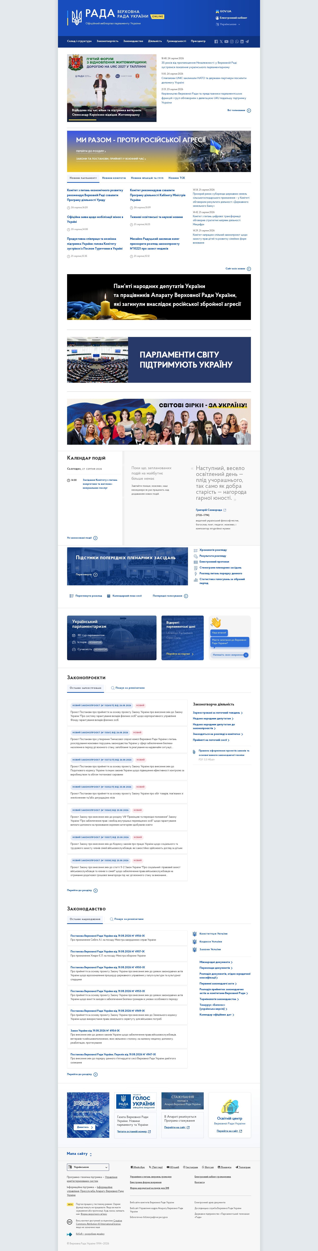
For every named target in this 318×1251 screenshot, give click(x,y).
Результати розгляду (213, 556)
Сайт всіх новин (235, 268)
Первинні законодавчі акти (217, 983)
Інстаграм (192, 1167)
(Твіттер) (157, 1167)
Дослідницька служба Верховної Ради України (218, 1208)
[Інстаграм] (232, 42)
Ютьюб (174, 1167)
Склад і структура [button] (79, 41)
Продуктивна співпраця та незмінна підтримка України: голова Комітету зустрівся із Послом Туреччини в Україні (95, 244)
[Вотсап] (237, 42)
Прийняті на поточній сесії (210, 740)
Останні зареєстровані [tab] (85, 688)
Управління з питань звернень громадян (150, 1177)
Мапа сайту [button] (77, 1154)
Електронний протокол (214, 561)
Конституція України (214, 934)
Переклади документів (215, 968)
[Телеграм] (247, 42)
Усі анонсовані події (79, 538)
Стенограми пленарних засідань (220, 567)
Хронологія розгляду (213, 550)
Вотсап (209, 1167)
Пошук (130, 688)
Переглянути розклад (89, 596)
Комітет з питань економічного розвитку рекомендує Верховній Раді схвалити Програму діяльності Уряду (95, 195)
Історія (82, 642)
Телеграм (244, 1167)
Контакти (200, 1182)
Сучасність (85, 649)
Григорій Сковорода (209, 510)
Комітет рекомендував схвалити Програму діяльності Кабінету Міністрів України (158, 195)
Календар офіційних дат (216, 1014)
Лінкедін (225, 1167)
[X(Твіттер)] (221, 42)
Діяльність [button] (155, 41)
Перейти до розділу (79, 890)
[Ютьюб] (226, 42)
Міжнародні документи (215, 962)
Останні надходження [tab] (85, 919)
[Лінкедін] (242, 42)
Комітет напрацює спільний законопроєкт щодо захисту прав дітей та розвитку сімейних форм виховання (220, 239)
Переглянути (84, 574)
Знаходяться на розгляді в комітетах (217, 734)
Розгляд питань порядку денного (221, 573)
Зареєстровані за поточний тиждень (217, 712)
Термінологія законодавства (218, 999)
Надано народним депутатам (212, 718)
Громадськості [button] (176, 41)
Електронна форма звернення (145, 1182)
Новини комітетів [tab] (114, 178)
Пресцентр (198, 41)
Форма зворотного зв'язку (94, 1214)
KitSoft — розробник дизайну (90, 1234)
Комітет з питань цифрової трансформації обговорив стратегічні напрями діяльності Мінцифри (217, 220)
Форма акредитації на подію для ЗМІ (149, 1188)
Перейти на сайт (175, 1127)
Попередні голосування (167, 596)
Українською (228, 24)
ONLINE (157, 16)
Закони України (210, 949)
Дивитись (83, 1127)
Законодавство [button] (133, 41)
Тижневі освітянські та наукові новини (156, 217)
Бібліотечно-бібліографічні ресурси (149, 1217)
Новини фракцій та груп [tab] (147, 178)
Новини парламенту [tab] (83, 178)
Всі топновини (236, 110)
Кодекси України (211, 941)
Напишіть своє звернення (228, 655)
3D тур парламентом (91, 635)
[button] (74, 88)
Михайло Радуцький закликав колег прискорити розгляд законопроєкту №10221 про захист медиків (155, 244)
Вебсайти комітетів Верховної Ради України (152, 1202)
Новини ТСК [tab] (177, 178)
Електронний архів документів (210, 1202)
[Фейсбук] (216, 42)
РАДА (100, 14)
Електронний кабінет (233, 18)
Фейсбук (139, 1167)
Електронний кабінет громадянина (213, 1177)
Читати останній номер (132, 1131)
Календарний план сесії (127, 596)
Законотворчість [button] (107, 41)
